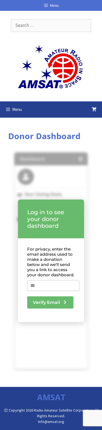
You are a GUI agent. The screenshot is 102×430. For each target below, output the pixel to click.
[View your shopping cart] (94, 109)
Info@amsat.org (51, 421)
